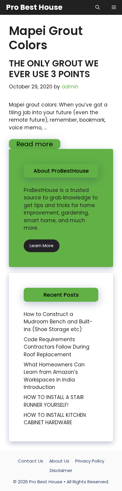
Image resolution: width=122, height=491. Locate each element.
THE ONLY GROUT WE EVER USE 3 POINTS (54, 68)
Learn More (42, 245)
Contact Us (30, 461)
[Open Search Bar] (97, 7)
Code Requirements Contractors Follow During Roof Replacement (56, 347)
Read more (34, 144)
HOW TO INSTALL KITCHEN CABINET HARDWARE (55, 418)
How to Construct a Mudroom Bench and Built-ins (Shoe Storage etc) (58, 322)
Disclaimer (61, 470)
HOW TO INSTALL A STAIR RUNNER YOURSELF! (54, 401)
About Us (59, 461)
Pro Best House (34, 7)
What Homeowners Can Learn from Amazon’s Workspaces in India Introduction (54, 376)
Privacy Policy (89, 461)
